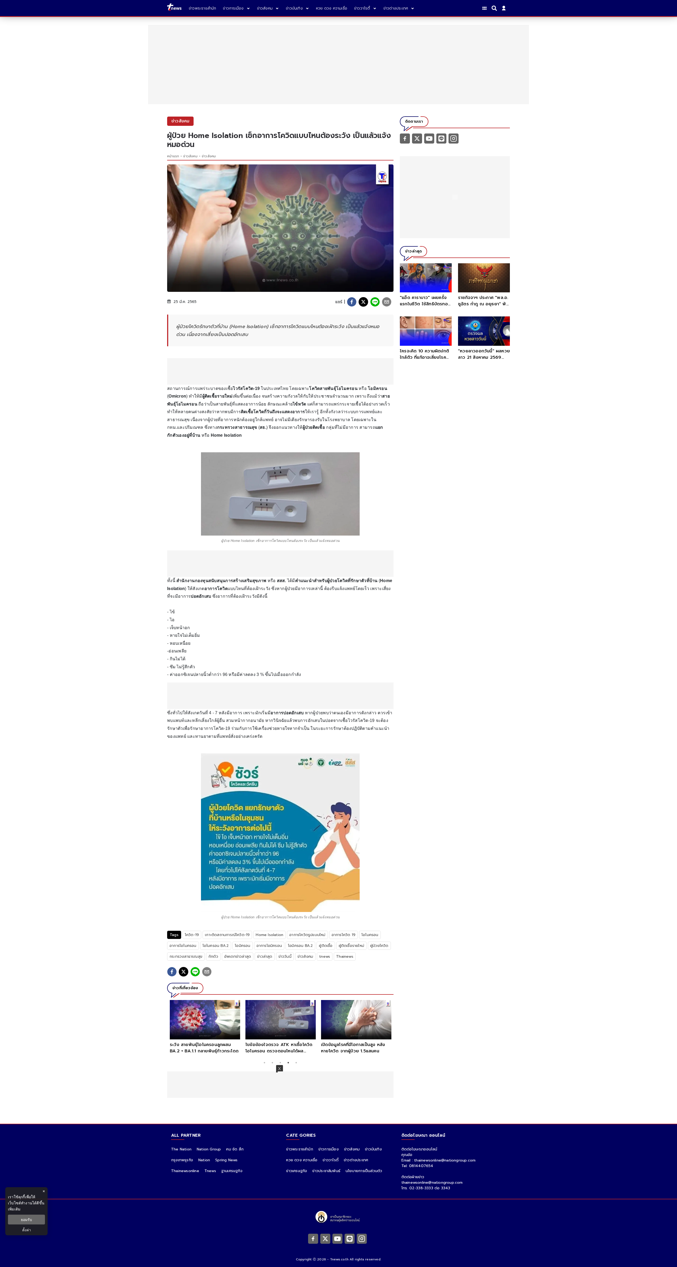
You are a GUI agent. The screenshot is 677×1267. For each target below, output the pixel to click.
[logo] (174, 8)
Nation (204, 1160)
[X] (417, 138)
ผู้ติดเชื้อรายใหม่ (351, 945)
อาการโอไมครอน (183, 945)
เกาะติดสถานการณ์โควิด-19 (227, 935)
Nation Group (209, 1149)
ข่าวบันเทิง (373, 1149)
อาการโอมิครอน (269, 945)
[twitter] (363, 302)
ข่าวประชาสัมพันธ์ (326, 1171)
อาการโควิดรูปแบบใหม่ (307, 935)
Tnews (210, 1171)
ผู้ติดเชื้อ (325, 945)
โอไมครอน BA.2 (216, 945)
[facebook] (351, 302)
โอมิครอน (242, 945)
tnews (324, 956)
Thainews (344, 956)
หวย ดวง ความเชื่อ (301, 1160)
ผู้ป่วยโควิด (379, 945)
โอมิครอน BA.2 (300, 945)
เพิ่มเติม (14, 1208)
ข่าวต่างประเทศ (356, 1160)
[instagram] (454, 138)
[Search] (495, 8)
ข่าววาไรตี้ (330, 1160)
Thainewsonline (185, 1171)
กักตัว (213, 956)
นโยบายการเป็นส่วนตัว (364, 1171)
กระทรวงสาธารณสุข (186, 956)
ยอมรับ (26, 1219)
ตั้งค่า (26, 1229)
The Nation (181, 1149)
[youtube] (429, 138)
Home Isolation (269, 935)
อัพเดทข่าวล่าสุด (237, 956)
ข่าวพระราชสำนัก (299, 1149)
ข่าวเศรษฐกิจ (296, 1171)
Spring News (226, 1160)
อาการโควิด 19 (343, 935)
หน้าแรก (173, 156)
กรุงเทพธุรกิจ (182, 1160)
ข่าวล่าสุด (264, 956)
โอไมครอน (370, 935)
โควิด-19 (192, 935)
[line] (375, 302)
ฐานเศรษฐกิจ (232, 1171)
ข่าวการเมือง (328, 1149)
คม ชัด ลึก (235, 1149)
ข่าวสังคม (190, 156)
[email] (386, 302)
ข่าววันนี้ (284, 956)
